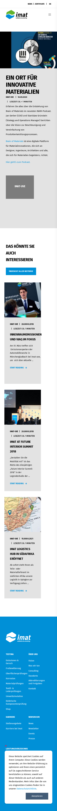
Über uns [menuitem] (33, 654)
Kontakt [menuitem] (32, 688)
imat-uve (10, 97)
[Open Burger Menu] (50, 14)
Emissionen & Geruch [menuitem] (12, 662)
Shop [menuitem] (8, 709)
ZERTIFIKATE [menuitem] (39, 4)
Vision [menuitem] (31, 660)
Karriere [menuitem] (10, 717)
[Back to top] (51, 805)
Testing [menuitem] (10, 654)
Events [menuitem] (31, 733)
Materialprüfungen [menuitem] (15, 683)
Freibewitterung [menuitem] (13, 668)
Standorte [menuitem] (33, 676)
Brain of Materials (14, 141)
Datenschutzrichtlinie (26, 788)
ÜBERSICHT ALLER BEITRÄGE (21, 271)
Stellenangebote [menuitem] (13, 723)
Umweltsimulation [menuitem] (14, 696)
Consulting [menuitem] (33, 671)
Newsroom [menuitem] (34, 717)
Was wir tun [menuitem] (34, 665)
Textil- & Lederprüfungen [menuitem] (13, 690)
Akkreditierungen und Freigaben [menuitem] (36, 682)
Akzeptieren (37, 796)
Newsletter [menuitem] (33, 728)
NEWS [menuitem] (30, 4)
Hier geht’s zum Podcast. (18, 162)
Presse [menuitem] (31, 738)
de (50, 4)
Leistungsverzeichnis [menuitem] (16, 749)
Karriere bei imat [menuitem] (14, 728)
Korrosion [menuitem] (10, 678)
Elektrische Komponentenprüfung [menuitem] (16, 702)
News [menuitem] (30, 723)
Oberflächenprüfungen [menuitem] (16, 673)
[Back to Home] (17, 17)
